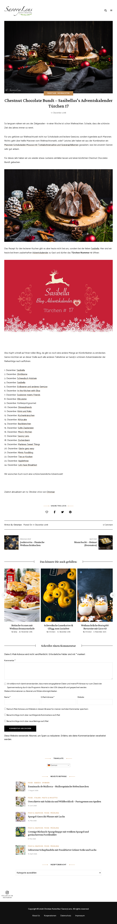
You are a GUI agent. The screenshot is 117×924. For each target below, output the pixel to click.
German (53, 765)
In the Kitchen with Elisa (28, 391)
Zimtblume (22, 374)
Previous (4, 595)
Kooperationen (50, 915)
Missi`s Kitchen (25, 432)
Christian (51, 492)
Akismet (44, 687)
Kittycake (22, 420)
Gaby (15, 632)
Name (7, 697)
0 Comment (108, 524)
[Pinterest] (70, 512)
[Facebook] (54, 512)
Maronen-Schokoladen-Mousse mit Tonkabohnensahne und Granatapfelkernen (41, 145)
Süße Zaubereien (26, 428)
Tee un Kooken (25, 457)
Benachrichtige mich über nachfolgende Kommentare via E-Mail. (33, 715)
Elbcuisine (22, 399)
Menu (111, 10)
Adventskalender (40, 253)
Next (113, 595)
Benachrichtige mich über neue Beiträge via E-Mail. (28, 721)
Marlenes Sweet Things (29, 444)
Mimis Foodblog (25, 453)
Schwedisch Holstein (27, 378)
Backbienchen (24, 424)
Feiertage (51, 93)
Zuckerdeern (24, 440)
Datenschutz (65, 915)
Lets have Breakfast (27, 465)
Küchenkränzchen (26, 415)
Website (80, 697)
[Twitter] (62, 512)
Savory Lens (23, 436)
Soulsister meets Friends (28, 395)
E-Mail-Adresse (47, 697)
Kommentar (9, 660)
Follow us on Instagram (7, 897)
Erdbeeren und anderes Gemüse (32, 387)
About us (36, 915)
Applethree (23, 461)
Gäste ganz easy (26, 449)
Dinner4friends (25, 407)
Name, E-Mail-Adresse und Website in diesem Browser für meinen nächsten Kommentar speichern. (47, 709)
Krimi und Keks (24, 411)
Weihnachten (64, 93)
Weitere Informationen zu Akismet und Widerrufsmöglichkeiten (30, 691)
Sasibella (95, 249)
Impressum (80, 915)
